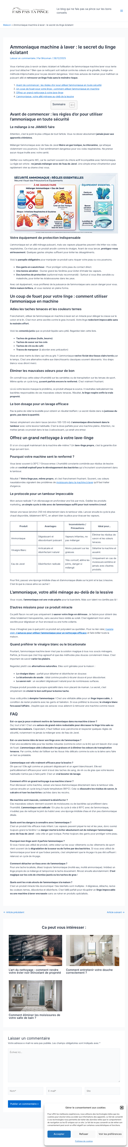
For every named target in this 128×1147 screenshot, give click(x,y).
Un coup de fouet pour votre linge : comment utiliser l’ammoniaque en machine (57, 88)
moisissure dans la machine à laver (74, 482)
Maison (7, 25)
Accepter (59, 1133)
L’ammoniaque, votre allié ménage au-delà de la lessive (45, 96)
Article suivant (116, 912)
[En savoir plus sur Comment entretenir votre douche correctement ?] (92, 950)
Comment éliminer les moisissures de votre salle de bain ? (34, 1016)
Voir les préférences (110, 1133)
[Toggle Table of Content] (70, 105)
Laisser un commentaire (22, 58)
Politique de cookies (84, 1141)
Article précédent (13, 912)
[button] (121, 1107)
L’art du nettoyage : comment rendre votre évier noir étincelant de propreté (35, 971)
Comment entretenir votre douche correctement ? (89, 971)
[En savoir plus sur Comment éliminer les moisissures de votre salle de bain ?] (35, 995)
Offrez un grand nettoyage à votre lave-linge (39, 92)
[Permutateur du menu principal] (121, 10)
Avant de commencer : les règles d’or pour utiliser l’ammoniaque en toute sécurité (58, 85)
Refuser (83, 1133)
